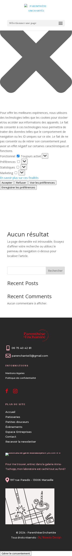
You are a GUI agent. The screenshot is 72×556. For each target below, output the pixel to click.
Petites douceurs (17, 421)
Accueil (10, 411)
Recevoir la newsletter (20, 441)
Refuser (21, 182)
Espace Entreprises (18, 431)
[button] (36, 57)
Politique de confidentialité (20, 378)
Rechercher (55, 271)
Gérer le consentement (16, 553)
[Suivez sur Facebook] (6, 391)
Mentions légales (14, 373)
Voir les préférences (42, 182)
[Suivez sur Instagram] (15, 391)
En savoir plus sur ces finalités (19, 178)
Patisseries (12, 416)
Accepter (7, 182)
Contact (10, 436)
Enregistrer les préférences (18, 187)
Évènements (13, 426)
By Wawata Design (49, 537)
